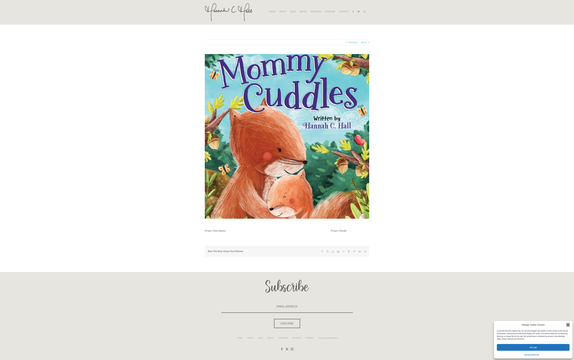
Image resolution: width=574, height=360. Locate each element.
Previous (353, 42)
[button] (568, 324)
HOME (240, 337)
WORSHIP (296, 337)
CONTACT (310, 337)
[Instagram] (292, 349)
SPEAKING (283, 337)
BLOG (260, 337)
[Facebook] (282, 349)
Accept (533, 347)
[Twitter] (287, 349)
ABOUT (250, 337)
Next (364, 42)
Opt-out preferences (531, 354)
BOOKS (271, 337)
